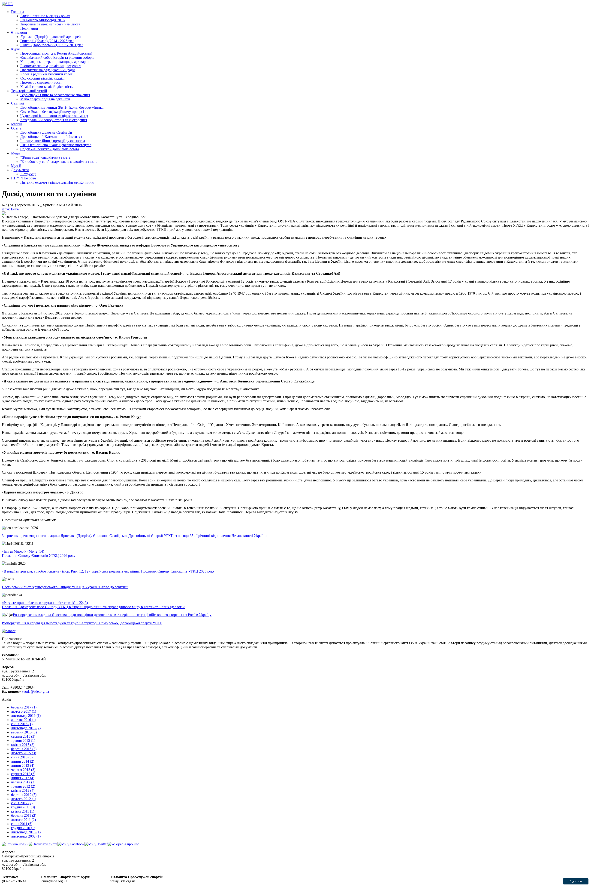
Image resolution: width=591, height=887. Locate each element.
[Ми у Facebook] (70, 844)
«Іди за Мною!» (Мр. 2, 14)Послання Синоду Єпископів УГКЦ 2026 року (38, 553)
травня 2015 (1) (23, 740)
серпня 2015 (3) (23, 736)
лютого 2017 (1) (23, 711)
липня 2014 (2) (22, 761)
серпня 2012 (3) (23, 774)
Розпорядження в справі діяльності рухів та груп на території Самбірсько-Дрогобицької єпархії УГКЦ (82, 623)
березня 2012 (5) (23, 795)
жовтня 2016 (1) (23, 720)
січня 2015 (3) (22, 757)
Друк (6, 209)
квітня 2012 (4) (22, 790)
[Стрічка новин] (15, 844)
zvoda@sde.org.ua (35, 691)
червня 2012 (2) (23, 782)
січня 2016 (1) (22, 724)
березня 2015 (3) (23, 749)
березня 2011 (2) (23, 815)
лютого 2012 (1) (23, 799)
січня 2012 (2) (22, 803)
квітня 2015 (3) (22, 745)
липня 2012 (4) (22, 778)
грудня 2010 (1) (23, 828)
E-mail (16, 209)
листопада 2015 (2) (26, 728)
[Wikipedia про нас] (123, 844)
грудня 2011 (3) (23, 807)
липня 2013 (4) (22, 765)
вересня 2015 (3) (24, 732)
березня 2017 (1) (23, 707)
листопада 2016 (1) (26, 716)
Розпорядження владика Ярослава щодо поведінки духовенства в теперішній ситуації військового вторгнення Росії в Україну (112, 615)
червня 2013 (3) (23, 770)
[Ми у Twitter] (96, 844)
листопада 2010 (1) (26, 832)
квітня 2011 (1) (22, 811)
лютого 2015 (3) (23, 753)
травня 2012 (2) (23, 786)
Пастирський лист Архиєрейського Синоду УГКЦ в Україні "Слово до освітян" (65, 587)
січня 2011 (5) (21, 824)
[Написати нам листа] (43, 844)
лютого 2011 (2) (23, 820)
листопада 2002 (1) (26, 836)
